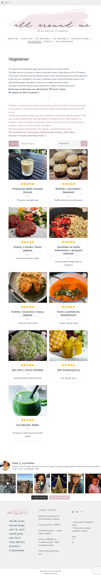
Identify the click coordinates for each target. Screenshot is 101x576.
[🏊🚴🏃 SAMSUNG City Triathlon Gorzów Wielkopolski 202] (8, 483)
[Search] (84, 143)
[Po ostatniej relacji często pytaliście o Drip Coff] (42, 483)
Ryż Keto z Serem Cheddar (27, 370)
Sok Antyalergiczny (68, 370)
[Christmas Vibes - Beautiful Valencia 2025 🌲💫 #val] (59, 483)
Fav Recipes (35, 41)
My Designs (60, 39)
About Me (13, 39)
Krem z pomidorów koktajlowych (68, 313)
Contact (48, 41)
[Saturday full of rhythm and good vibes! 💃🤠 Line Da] (76, 483)
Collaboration (64, 41)
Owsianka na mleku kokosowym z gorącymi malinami (68, 250)
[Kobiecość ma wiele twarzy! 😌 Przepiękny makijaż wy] (93, 483)
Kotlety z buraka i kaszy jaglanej (28, 249)
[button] (43, 152)
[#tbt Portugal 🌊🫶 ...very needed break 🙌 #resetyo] (25, 483)
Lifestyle (26, 39)
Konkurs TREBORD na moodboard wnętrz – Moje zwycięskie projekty (49, 542)
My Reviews (42, 39)
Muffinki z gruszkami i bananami (69, 190)
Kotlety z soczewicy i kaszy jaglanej (28, 313)
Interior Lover (80, 39)
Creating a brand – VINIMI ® (50, 525)
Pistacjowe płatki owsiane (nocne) (27, 190)
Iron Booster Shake (27, 425)
